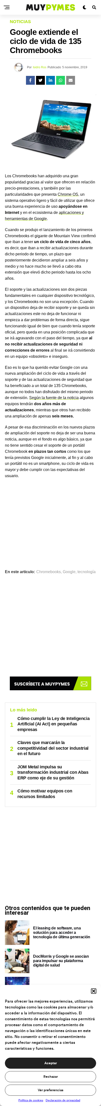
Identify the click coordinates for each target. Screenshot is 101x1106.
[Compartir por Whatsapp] (60, 80)
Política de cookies (30, 1100)
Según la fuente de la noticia (54, 398)
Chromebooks (48, 572)
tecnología (86, 572)
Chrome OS (68, 194)
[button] (93, 991)
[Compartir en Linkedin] (50, 80)
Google (69, 572)
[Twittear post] (40, 80)
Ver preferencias (50, 1090)
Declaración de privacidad (63, 1100)
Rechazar (50, 1076)
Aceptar (50, 1063)
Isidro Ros (39, 67)
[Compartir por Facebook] (30, 80)
